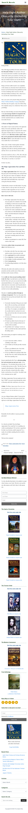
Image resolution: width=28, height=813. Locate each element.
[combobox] (10, 800)
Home (3, 32)
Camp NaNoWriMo (14, 747)
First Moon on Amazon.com (14, 614)
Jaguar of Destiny (7, 773)
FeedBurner (10, 716)
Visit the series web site (14, 512)
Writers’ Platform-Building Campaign (10, 101)
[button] (25, 2)
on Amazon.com (14, 668)
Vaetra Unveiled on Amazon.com (14, 535)
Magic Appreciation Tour (12, 406)
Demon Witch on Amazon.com (14, 637)
